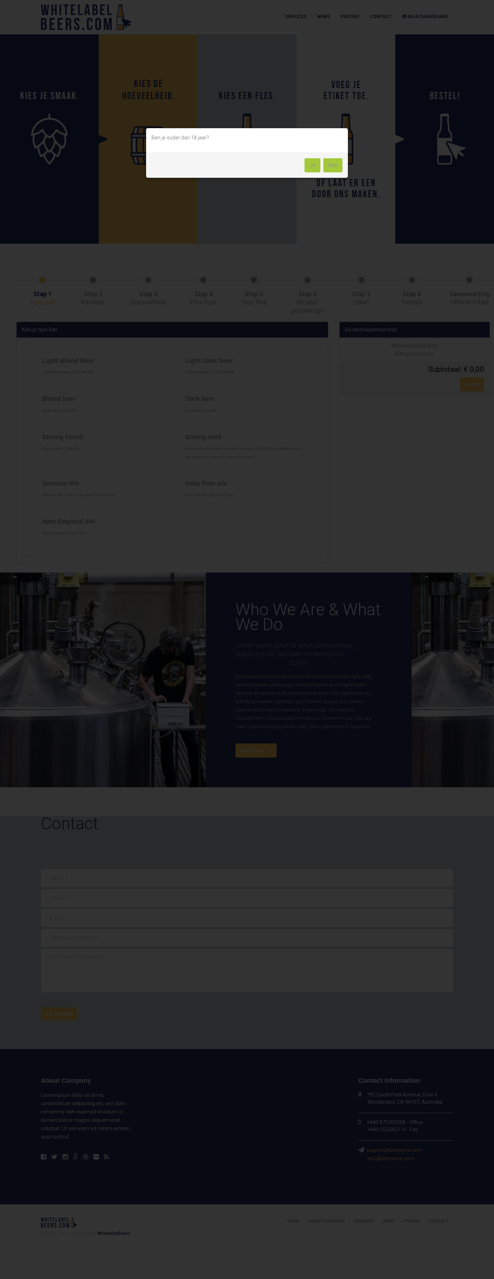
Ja (312, 165)
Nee (332, 165)
